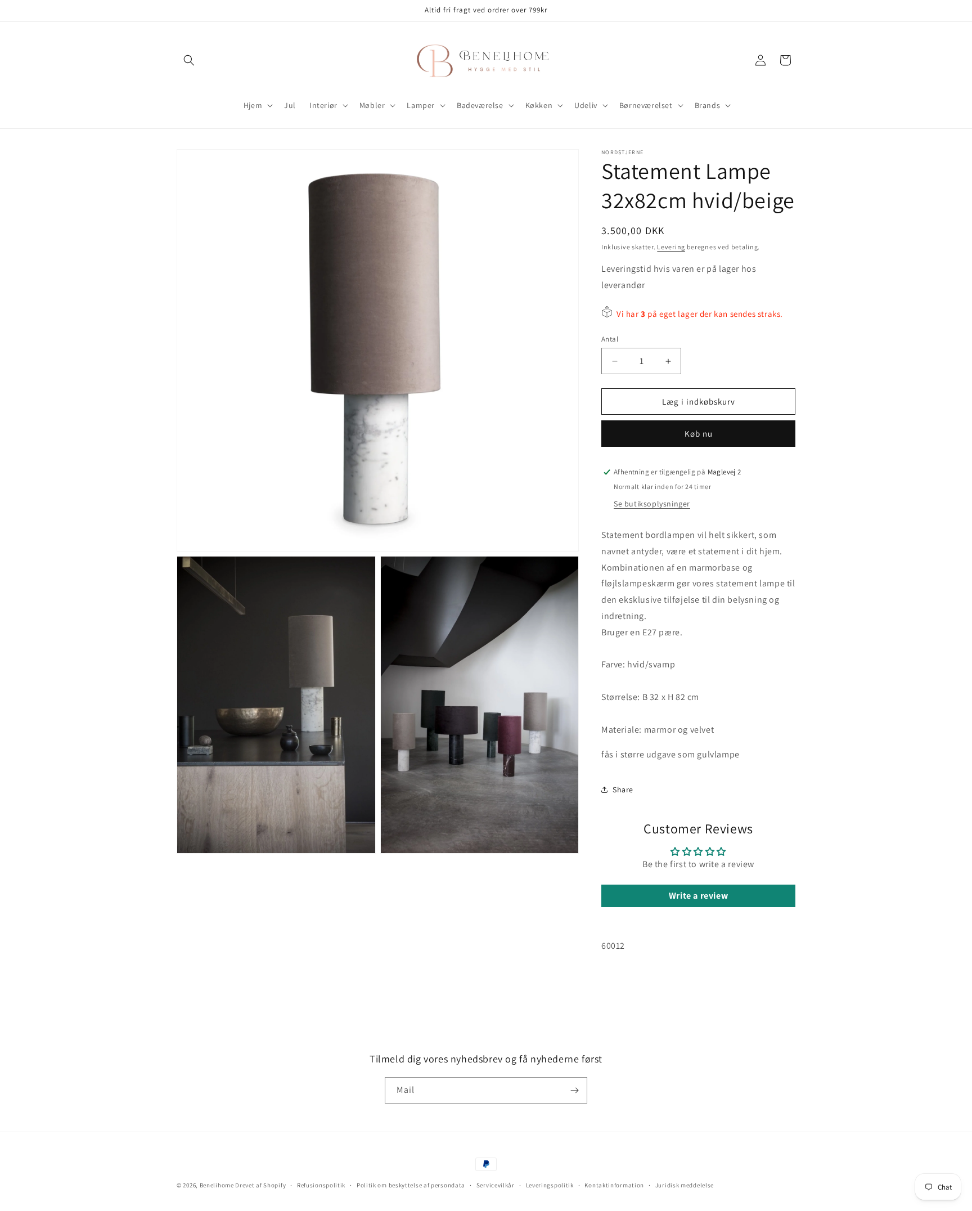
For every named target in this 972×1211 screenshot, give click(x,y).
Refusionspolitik (321, 1185)
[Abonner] (574, 1090)
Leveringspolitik (550, 1185)
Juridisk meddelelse (684, 1185)
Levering (671, 247)
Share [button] (623, 789)
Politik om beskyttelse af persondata (411, 1185)
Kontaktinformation (614, 1185)
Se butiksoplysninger (652, 504)
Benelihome (217, 1185)
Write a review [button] (698, 895)
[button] (189, 60)
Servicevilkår (495, 1185)
